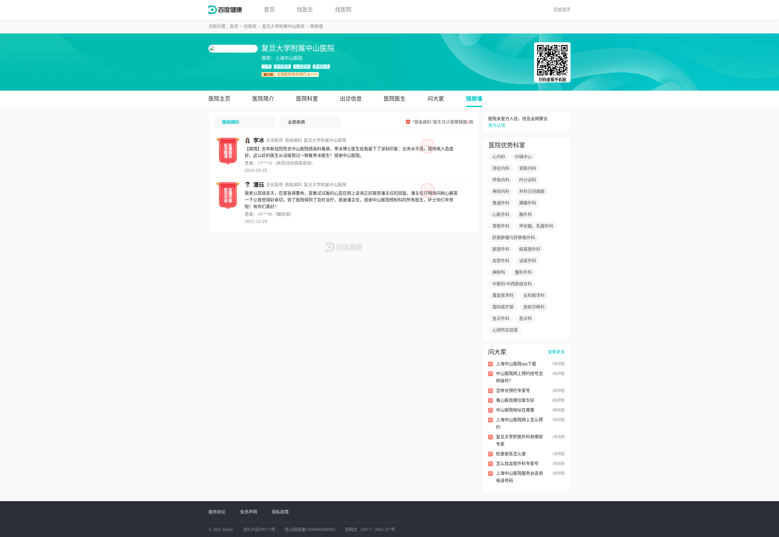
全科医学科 (534, 295)
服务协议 (216, 511)
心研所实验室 (505, 330)
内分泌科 (527, 180)
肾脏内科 (527, 168)
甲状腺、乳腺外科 (536, 226)
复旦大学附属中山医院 (283, 26)
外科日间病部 (532, 191)
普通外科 (500, 203)
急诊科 (525, 318)
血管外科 (500, 260)
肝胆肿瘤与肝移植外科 (513, 237)
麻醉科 (498, 272)
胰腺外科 (527, 203)
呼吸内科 (500, 180)
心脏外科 (500, 214)
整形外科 (523, 272)
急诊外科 (500, 318)
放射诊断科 (534, 307)
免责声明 (248, 511)
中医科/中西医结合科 (512, 284)
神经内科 (500, 191)
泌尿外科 (527, 260)
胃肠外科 (500, 226)
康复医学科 (503, 295)
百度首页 (562, 9)
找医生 (305, 10)
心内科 (498, 156)
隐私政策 (280, 511)
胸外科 (525, 214)
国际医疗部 (503, 307)
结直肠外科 (529, 249)
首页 (269, 10)
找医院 (343, 10)
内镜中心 (523, 156)
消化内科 (500, 168)
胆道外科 (500, 249)
